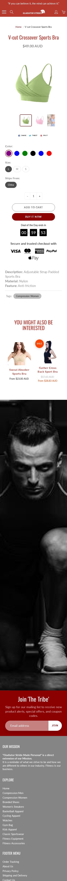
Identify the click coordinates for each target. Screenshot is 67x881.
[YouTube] (40, 51)
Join (54, 39)
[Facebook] (25, 51)
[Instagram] (32, 51)
